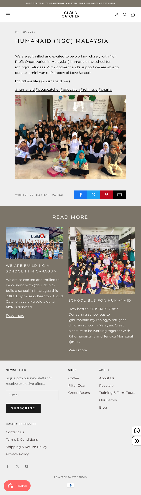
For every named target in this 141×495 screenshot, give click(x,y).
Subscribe (23, 408)
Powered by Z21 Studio (70, 477)
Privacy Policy (17, 454)
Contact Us (15, 432)
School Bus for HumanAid (100, 300)
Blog (103, 407)
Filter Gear (77, 386)
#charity (105, 90)
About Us (106, 378)
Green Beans (79, 393)
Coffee (73, 378)
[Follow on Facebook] (8, 466)
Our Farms (108, 400)
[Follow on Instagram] (27, 466)
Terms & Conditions (22, 440)
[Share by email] (119, 195)
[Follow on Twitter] (17, 466)
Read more (15, 316)
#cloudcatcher (48, 90)
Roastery (106, 386)
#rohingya (89, 90)
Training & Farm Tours (117, 393)
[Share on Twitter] (93, 195)
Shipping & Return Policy (26, 447)
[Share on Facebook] (80, 195)
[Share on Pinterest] (106, 195)
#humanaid (25, 90)
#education (70, 90)
